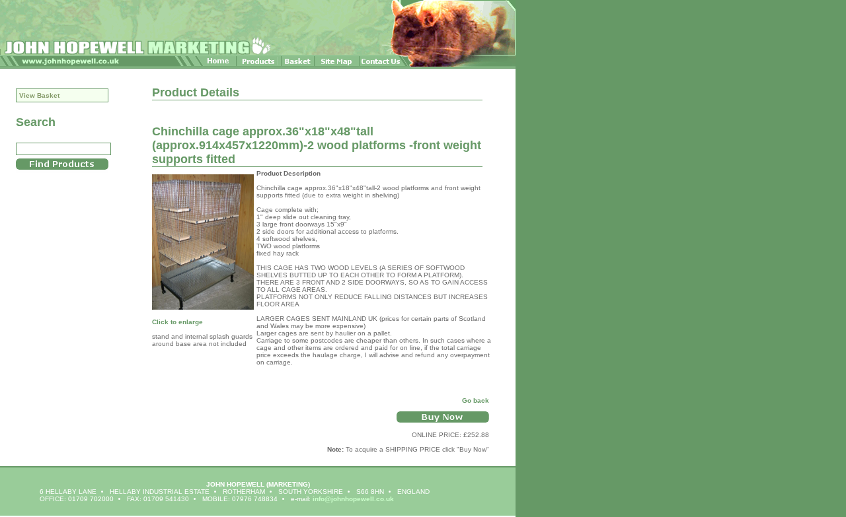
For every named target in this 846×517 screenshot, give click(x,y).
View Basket (39, 95)
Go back (475, 400)
